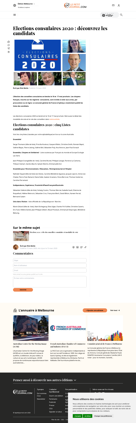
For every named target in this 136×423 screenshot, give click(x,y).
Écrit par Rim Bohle (20, 88)
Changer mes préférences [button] (103, 416)
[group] (116, 14)
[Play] (116, 15)
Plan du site (55, 420)
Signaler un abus (55, 412)
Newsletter (41, 399)
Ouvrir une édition (56, 396)
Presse (51, 405)
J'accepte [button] (77, 416)
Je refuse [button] (87, 416)
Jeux (66, 408)
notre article (54, 119)
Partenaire (53, 399)
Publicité (52, 402)
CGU (51, 408)
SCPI (67, 396)
